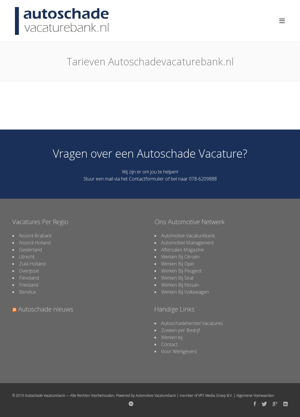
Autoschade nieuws (45, 308)
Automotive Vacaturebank (188, 235)
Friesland (28, 285)
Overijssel (29, 271)
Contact (169, 344)
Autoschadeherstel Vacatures (192, 323)
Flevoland (29, 278)
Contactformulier (146, 179)
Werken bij (172, 337)
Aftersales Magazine (182, 249)
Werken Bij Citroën (180, 256)
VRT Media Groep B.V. (215, 395)
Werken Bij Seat (177, 278)
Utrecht (27, 256)
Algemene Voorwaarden (255, 395)
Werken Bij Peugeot (181, 271)
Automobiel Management (187, 242)
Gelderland (30, 249)
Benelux (27, 292)
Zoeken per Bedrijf (180, 330)
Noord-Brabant (35, 235)
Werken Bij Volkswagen (185, 292)
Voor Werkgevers (179, 351)
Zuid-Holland (32, 264)
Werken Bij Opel (177, 264)
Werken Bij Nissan (180, 285)
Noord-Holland (35, 242)
